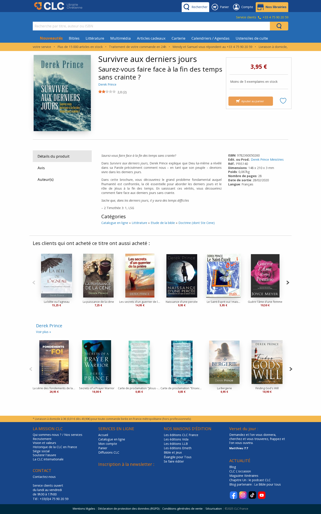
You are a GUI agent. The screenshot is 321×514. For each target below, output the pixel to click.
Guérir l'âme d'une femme (265, 302)
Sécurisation (213, 508)
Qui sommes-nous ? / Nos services (57, 435)
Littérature (95, 38)
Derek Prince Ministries (267, 159)
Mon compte (107, 444)
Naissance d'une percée (182, 302)
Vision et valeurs (44, 443)
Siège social (41, 451)
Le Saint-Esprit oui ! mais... (223, 302)
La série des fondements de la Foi (54, 388)
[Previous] (33, 282)
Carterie (178, 38)
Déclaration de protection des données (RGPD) (128, 508)
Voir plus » (43, 332)
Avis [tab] (41, 167)
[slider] (107, 91)
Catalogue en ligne (114, 223)
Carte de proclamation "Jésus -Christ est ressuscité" (139, 388)
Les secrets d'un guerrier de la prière (140, 302)
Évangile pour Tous (178, 457)
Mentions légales (84, 508)
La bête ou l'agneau (56, 302)
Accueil (103, 435)
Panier (102, 448)
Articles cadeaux (151, 38)
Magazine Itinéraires (243, 476)
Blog (232, 467)
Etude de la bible (163, 223)
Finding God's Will (267, 388)
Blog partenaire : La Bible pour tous (255, 484)
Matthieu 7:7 (238, 448)
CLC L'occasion (240, 471)
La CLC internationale (48, 459)
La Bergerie (224, 388)
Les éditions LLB (176, 444)
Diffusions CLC (108, 452)
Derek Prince (107, 84)
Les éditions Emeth (178, 448)
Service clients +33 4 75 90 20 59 (262, 17)
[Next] (287, 282)
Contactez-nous (44, 477)
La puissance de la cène (98, 302)
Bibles (74, 38)
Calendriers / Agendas (211, 38)
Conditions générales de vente (182, 508)
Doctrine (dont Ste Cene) (196, 223)
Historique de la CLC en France (55, 447)
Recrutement (42, 439)
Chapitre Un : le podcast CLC (250, 480)
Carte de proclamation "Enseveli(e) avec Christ (181, 388)
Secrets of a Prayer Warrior (96, 388)
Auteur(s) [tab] (46, 179)
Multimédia (120, 38)
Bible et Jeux (173, 452)
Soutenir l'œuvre (44, 455)
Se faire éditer (174, 461)
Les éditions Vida (176, 439)
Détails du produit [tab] (53, 156)
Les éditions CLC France (181, 435)
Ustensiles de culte (252, 38)
